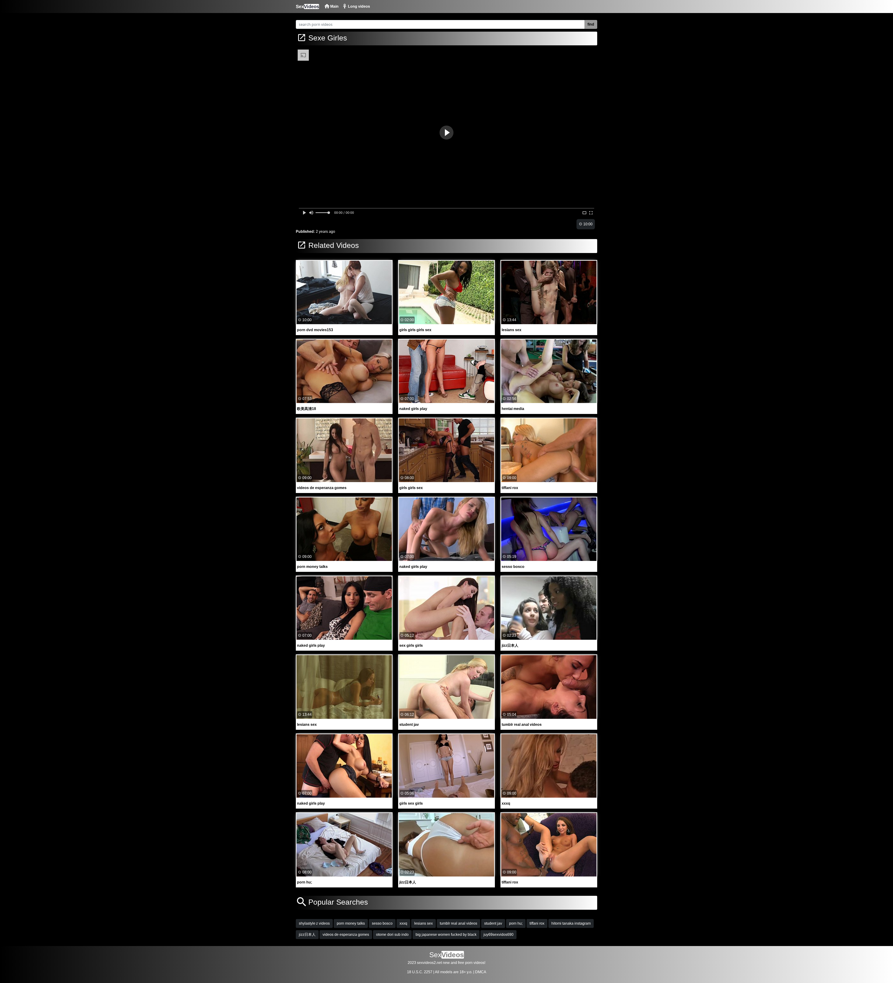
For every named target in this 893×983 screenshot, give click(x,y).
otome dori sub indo (392, 934)
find (590, 24)
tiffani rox (537, 923)
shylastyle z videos (314, 923)
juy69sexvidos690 (498, 934)
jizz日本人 (307, 934)
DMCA (480, 972)
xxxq (403, 923)
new (446, 963)
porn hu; (516, 923)
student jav (493, 923)
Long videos (358, 6)
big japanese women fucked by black (446, 934)
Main (334, 6)
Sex (307, 6)
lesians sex (423, 923)
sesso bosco (382, 923)
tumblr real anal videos (458, 923)
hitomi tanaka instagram (571, 923)
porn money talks (351, 923)
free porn (465, 963)
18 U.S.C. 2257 (419, 972)
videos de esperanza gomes (346, 934)
